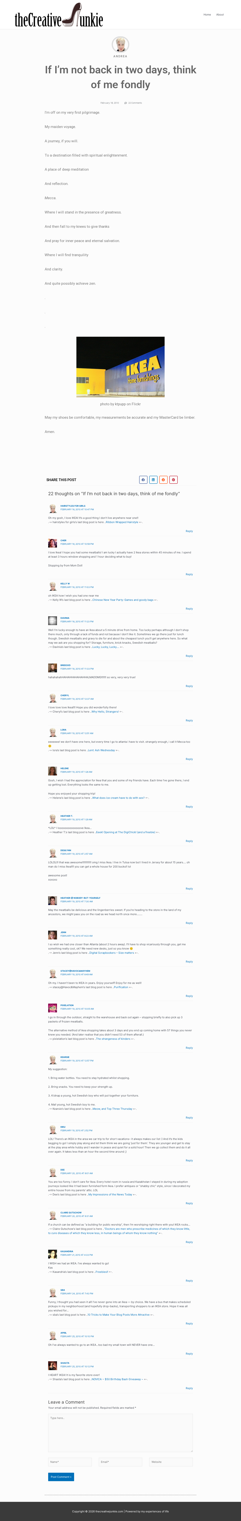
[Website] (171, 1462)
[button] (143, 480)
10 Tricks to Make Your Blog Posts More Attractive (119, 1314)
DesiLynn (66, 850)
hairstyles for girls (73, 506)
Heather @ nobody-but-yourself (80, 898)
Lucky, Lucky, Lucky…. (105, 647)
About (220, 14)
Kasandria (67, 1251)
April (64, 1332)
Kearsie (65, 1057)
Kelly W (65, 583)
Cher (63, 540)
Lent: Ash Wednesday (101, 750)
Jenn (63, 932)
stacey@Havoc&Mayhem (75, 971)
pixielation (67, 1005)
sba (63, 1290)
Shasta (65, 1363)
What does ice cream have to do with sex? (118, 797)
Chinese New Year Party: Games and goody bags (122, 599)
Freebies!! (102, 1271)
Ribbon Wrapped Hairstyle (122, 522)
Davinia (65, 618)
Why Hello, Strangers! (105, 711)
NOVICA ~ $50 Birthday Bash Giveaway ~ (117, 1379)
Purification (121, 987)
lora (63, 729)
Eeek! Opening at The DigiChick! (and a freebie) (125, 832)
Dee (63, 1169)
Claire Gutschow (71, 1212)
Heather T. (67, 816)
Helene (65, 768)
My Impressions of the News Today (110, 1194)
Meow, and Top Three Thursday (112, 1108)
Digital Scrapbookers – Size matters (111, 952)
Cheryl (65, 695)
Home (207, 14)
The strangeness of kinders (113, 1038)
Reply (189, 531)
